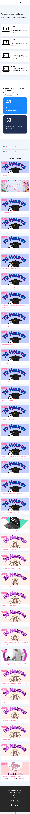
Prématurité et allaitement (8, 475)
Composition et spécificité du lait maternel (12, 493)
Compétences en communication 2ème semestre (14, 249)
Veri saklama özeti (15, 792)
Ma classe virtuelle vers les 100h (10, 531)
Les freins (4, 175)
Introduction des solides (8, 624)
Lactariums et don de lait (8, 419)
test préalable (21, 778)
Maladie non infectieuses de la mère (11, 268)
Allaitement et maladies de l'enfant (10, 231)
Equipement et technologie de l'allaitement (12, 512)
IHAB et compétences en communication (12, 568)
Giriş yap (27, 2)
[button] (21, 2)
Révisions (4, 194)
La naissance (5, 758)
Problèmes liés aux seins (8, 382)
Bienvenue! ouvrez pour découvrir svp (11, 776)
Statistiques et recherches (8, 212)
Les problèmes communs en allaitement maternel (14, 683)
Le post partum (6, 739)
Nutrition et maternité (7, 400)
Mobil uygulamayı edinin (15, 795)
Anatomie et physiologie (8, 326)
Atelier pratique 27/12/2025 (9, 549)
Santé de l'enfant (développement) (10, 287)
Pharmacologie (5, 437)
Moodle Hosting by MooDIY (7, 813)
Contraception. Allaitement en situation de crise (14, 587)
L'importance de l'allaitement (9, 720)
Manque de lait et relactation (9, 702)
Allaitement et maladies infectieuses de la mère (14, 456)
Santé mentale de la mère (8, 363)
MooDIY (8, 810)
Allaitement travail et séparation (10, 605)
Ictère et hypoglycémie (7, 344)
